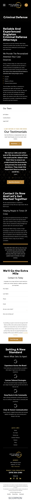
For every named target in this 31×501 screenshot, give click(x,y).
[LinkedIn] (20, 478)
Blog (15, 442)
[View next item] (21, 177)
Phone (4, 298)
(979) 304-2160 (15, 472)
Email (4, 304)
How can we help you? (8, 314)
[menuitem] (15, 114)
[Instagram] (17, 478)
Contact (15, 445)
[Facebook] (14, 478)
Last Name (5, 293)
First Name (5, 288)
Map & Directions (15, 466)
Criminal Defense (15, 437)
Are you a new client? (8, 309)
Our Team (15, 432)
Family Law (15, 435)
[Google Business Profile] (11, 478)
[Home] (15, 5)
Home (15, 430)
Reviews (15, 440)
